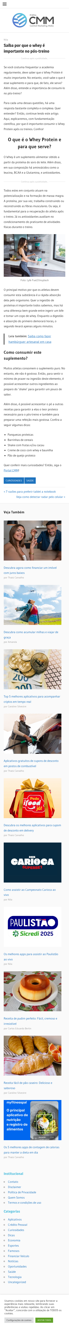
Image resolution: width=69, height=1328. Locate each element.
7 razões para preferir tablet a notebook (31, 491)
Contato (13, 1181)
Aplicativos (15, 1219)
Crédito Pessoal (17, 1224)
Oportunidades (17, 1266)
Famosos (13, 1251)
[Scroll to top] (63, 1322)
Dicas (11, 1235)
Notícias (13, 1261)
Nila (6, 39)
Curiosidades (14, 480)
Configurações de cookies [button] (19, 1320)
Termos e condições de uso (24, 1202)
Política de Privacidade (22, 1192)
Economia (14, 1240)
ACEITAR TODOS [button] (44, 1320)
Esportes (13, 1245)
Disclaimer (14, 1187)
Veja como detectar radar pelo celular (39, 497)
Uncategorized (17, 1282)
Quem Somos (16, 1197)
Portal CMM (11, 470)
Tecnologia (15, 1277)
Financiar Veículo (18, 1256)
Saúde (30, 480)
